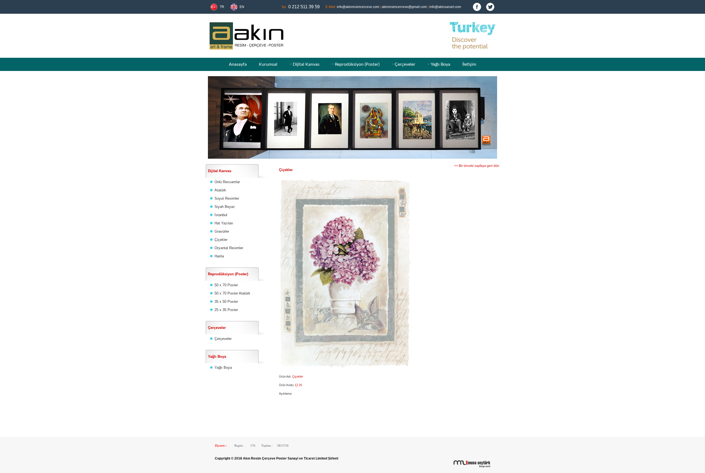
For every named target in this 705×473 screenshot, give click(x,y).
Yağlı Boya (440, 64)
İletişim (469, 64)
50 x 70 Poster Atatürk (232, 293)
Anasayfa (238, 64)
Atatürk (220, 190)
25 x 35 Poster (226, 310)
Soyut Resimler (227, 198)
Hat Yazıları (224, 223)
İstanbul (221, 215)
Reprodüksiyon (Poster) (357, 64)
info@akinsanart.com (445, 7)
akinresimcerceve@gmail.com (404, 7)
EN (242, 7)
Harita (219, 256)
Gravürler (222, 231)
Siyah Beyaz (225, 207)
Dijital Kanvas (306, 64)
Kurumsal (268, 64)
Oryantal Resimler (229, 248)
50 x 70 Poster (226, 285)
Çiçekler (221, 240)
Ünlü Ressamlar (227, 182)
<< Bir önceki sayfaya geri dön (476, 166)
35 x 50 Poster (226, 301)
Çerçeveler (405, 64)
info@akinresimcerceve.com (358, 7)
